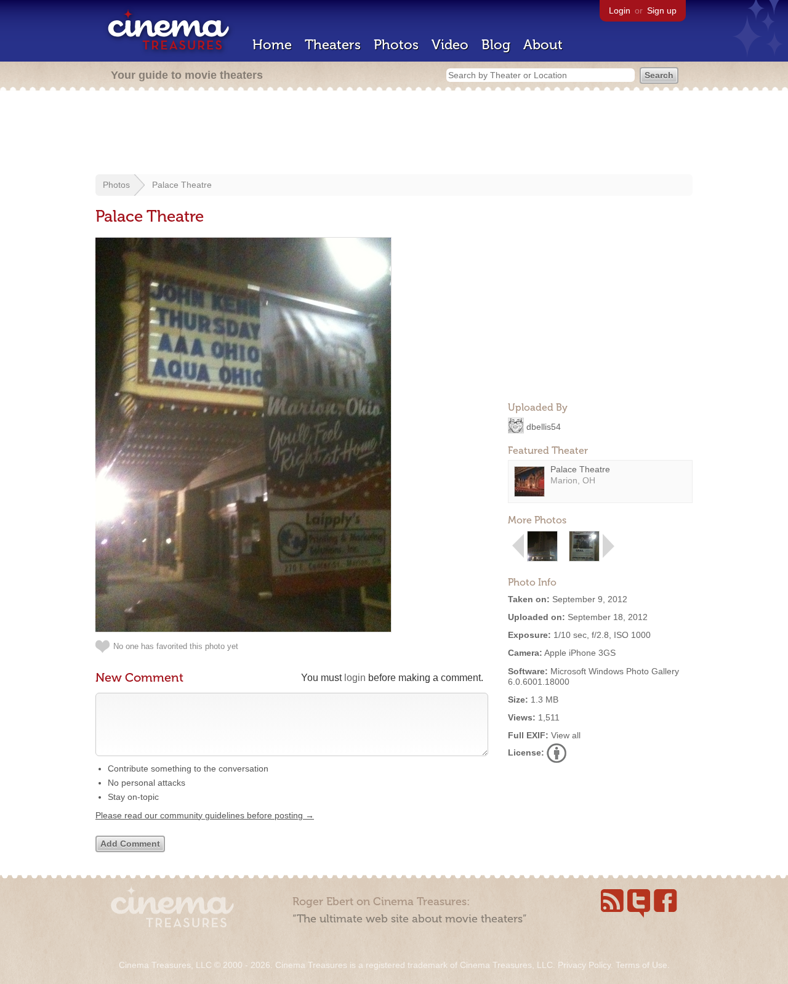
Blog (495, 44)
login (355, 677)
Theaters (333, 44)
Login (619, 10)
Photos (396, 44)
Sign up (662, 10)
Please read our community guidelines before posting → (204, 815)
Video (450, 44)
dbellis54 (543, 426)
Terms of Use (641, 965)
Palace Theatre (182, 185)
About (543, 44)
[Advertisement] (394, 133)
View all (566, 735)
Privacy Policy (584, 965)
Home (272, 44)
